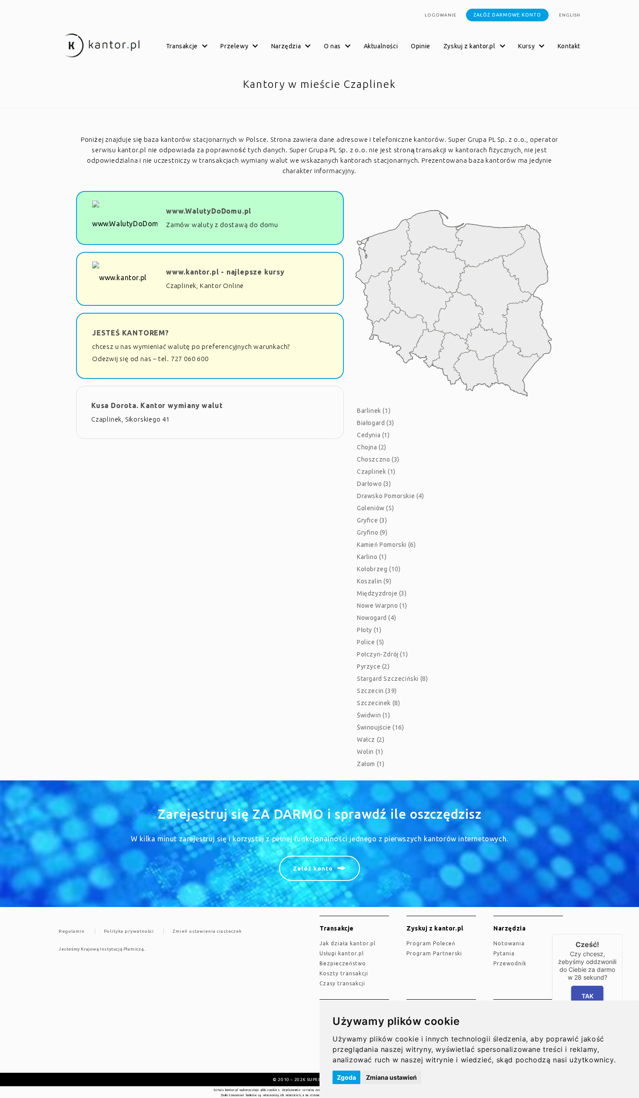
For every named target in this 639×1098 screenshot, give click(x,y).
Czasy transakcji (342, 983)
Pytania (504, 953)
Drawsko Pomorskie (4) (390, 495)
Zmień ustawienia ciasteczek (207, 931)
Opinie (420, 46)
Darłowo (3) (374, 483)
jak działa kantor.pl (348, 943)
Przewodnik (509, 963)
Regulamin (72, 931)
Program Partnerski (434, 953)
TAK (587, 996)
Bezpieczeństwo (343, 963)
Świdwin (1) (373, 715)
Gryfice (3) (372, 520)
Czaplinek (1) (376, 471)
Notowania (509, 943)
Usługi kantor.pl (342, 953)
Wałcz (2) (370, 739)
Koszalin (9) (374, 581)
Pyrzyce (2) (373, 666)
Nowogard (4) (376, 617)
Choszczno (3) (378, 459)
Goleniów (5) (375, 508)
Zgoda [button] (346, 1077)
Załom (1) (370, 763)
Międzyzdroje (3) (382, 593)
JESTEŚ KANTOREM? (130, 333)
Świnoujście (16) (380, 727)
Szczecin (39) (377, 690)
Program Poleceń (431, 943)
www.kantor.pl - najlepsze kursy (225, 272)
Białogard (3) (375, 422)
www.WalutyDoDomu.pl (208, 211)
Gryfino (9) (372, 532)
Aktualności (381, 46)
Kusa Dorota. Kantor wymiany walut (157, 405)
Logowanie (440, 15)
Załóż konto (313, 868)
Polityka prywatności (129, 931)
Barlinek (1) (373, 410)
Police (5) (370, 642)
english (569, 15)
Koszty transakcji (344, 973)
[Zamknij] (622, 934)
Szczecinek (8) (378, 703)
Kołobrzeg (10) (378, 569)
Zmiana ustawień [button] (391, 1077)
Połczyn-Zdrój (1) (382, 654)
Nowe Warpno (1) (382, 605)
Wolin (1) (370, 751)
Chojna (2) (371, 447)
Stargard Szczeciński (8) (392, 678)
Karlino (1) (372, 556)
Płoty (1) (369, 629)
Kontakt (569, 46)
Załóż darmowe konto (507, 14)
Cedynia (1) (373, 435)
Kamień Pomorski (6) (386, 544)
